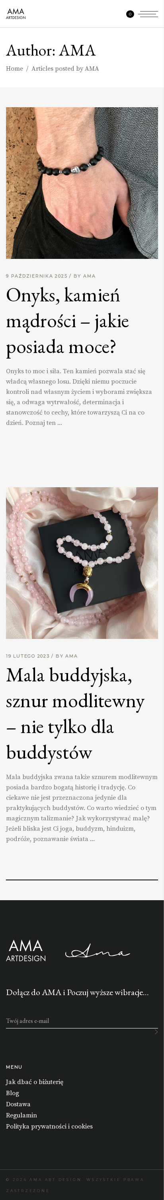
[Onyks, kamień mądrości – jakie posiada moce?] (82, 183)
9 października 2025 (37, 276)
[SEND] (156, 1031)
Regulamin (21, 1115)
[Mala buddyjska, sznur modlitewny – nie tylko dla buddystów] (82, 563)
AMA (89, 276)
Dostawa (18, 1104)
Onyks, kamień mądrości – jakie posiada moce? (67, 320)
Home (14, 69)
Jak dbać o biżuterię (34, 1082)
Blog (12, 1093)
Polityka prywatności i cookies (49, 1127)
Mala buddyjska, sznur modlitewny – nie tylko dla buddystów (75, 713)
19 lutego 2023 (28, 656)
